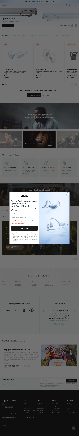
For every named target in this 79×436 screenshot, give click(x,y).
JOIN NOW (24, 228)
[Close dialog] (67, 194)
